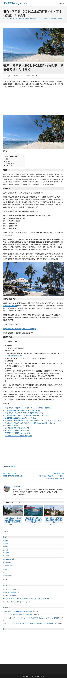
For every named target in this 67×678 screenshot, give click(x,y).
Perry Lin (8, 76)
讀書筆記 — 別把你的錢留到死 (11, 589)
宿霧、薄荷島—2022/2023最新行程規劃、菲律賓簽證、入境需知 (46, 18)
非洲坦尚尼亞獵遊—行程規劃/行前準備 (17, 428)
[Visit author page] (6, 488)
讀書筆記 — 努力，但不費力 (10, 595)
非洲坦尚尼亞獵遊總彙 (12, 425)
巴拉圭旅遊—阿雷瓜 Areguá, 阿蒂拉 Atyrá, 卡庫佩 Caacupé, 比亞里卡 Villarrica (30, 423)
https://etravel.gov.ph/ (15, 356)
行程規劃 (8, 161)
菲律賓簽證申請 (10, 163)
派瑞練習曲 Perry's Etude (15, 3)
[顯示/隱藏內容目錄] (22, 156)
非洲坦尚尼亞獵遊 (7, 565)
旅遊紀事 (5, 541)
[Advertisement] (33, 102)
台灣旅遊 (5, 543)
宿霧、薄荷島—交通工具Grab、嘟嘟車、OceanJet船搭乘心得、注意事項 (28, 408)
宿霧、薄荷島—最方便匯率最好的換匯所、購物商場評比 (22, 410)
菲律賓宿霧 (13, 466)
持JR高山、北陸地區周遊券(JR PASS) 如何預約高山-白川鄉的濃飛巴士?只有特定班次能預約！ (26, 599)
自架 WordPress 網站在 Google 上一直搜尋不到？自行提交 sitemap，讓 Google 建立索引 (35, 618)
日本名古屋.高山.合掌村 (9, 559)
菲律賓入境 (9, 165)
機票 (7, 159)
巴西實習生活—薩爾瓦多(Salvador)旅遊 (17, 433)
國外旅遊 (8, 466)
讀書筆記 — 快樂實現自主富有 (11, 592)
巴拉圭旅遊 (6, 552)
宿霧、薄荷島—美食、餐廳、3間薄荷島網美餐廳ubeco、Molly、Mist (27, 415)
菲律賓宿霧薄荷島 (32, 76)
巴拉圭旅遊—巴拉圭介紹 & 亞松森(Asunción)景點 (20, 418)
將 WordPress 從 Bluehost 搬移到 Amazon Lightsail (16, 602)
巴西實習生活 (6, 556)
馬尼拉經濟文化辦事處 (10, 306)
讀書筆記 (5, 579)
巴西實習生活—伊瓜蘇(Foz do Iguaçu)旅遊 (18, 436)
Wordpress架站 (7, 575)
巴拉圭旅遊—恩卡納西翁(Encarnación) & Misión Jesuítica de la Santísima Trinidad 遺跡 (33, 420)
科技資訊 (5, 570)
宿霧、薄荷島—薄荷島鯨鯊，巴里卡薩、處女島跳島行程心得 (24, 413)
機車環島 (5, 546)
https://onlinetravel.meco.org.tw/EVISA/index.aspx (19, 329)
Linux (4, 572)
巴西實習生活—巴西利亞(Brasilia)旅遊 (17, 431)
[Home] (3, 18)
